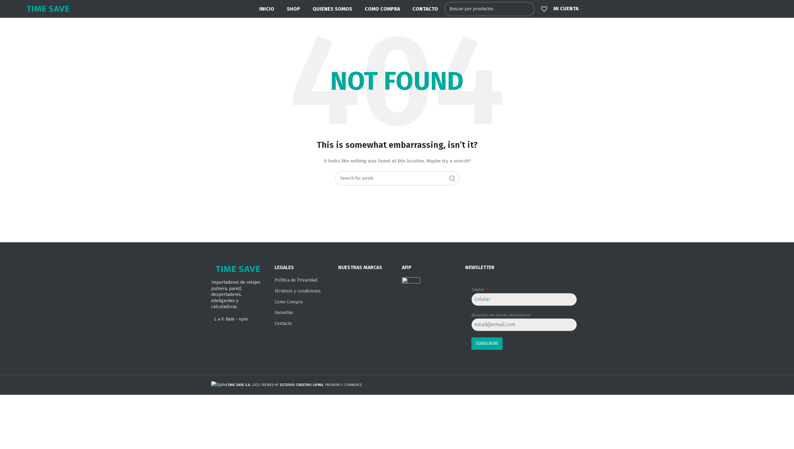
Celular (479, 289)
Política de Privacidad (296, 280)
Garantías (284, 312)
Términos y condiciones (298, 291)
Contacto (283, 323)
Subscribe (487, 343)
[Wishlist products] (544, 9)
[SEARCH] (527, 9)
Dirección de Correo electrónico (502, 315)
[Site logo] (48, 8)
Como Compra (289, 302)
